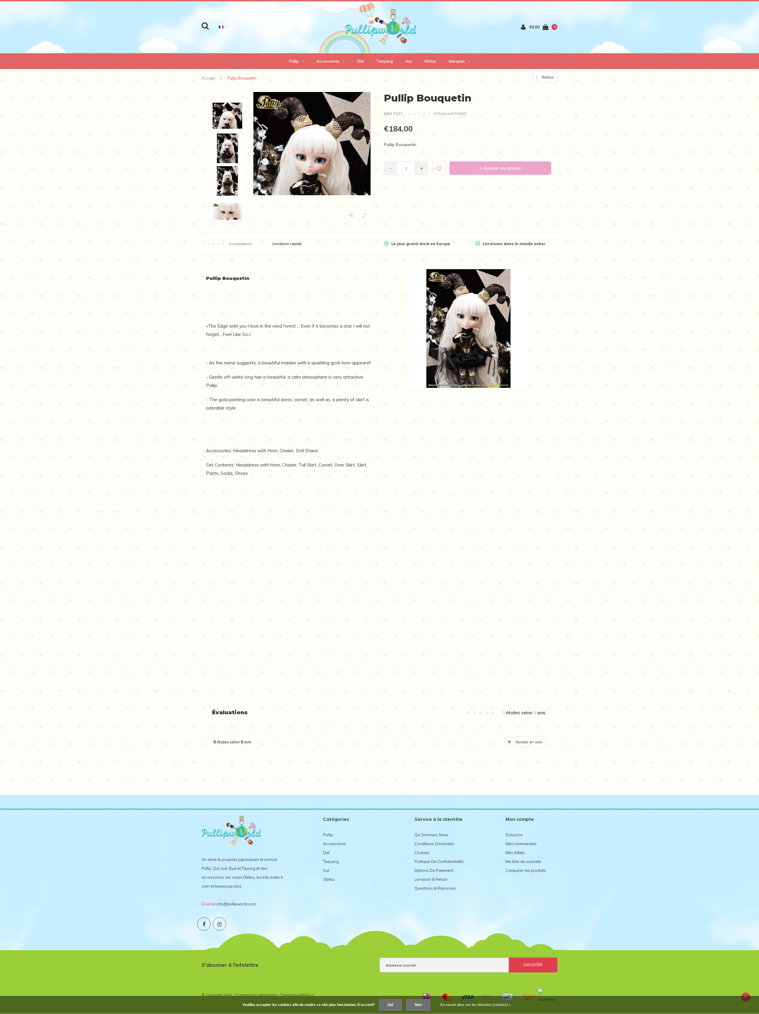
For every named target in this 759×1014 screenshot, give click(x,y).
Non (418, 1005)
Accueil (208, 78)
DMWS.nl (306, 994)
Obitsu (430, 61)
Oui (390, 1005)
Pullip (294, 61)
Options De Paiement (433, 870)
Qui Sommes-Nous (431, 834)
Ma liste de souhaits (523, 861)
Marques (457, 61)
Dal (360, 61)
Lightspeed (267, 994)
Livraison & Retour (431, 879)
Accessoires (328, 61)
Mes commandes (521, 843)
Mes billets (515, 852)
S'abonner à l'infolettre (230, 965)
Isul (409, 61)
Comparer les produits (526, 870)
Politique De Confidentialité (439, 861)
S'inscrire (514, 834)
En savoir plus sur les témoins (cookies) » (475, 1005)
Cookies (421, 852)
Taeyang (384, 61)
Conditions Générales (434, 843)
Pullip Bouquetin (241, 78)
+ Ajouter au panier (500, 168)
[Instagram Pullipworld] (219, 924)
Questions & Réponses (435, 888)
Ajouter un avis (528, 742)
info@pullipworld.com (236, 904)
